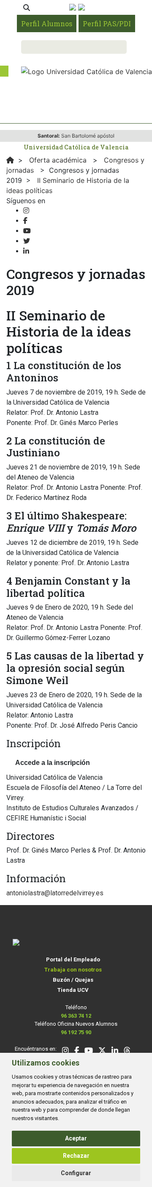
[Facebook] (25, 221)
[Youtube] (27, 231)
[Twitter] (26, 241)
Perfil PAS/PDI (107, 23)
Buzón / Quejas (73, 980)
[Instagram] (26, 211)
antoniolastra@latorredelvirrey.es (54, 893)
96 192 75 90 (76, 1032)
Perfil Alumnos (46, 23)
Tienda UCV (73, 990)
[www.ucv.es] (10, 160)
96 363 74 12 (76, 1016)
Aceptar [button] (76, 1138)
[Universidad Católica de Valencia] (86, 70)
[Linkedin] (26, 251)
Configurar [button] (76, 1173)
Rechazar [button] (76, 1155)
